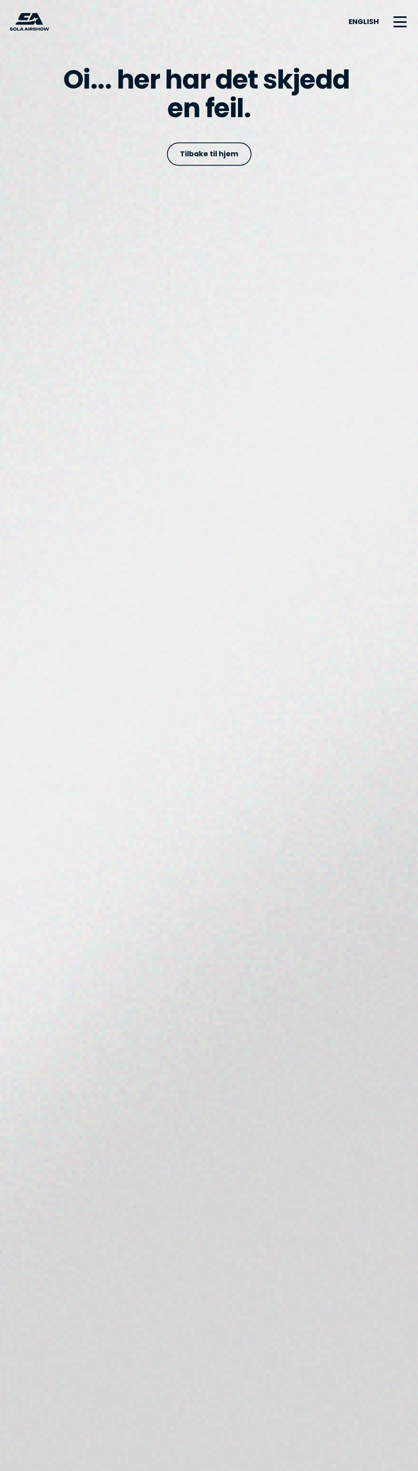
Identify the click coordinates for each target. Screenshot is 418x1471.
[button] (400, 22)
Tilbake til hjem (209, 154)
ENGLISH (364, 22)
